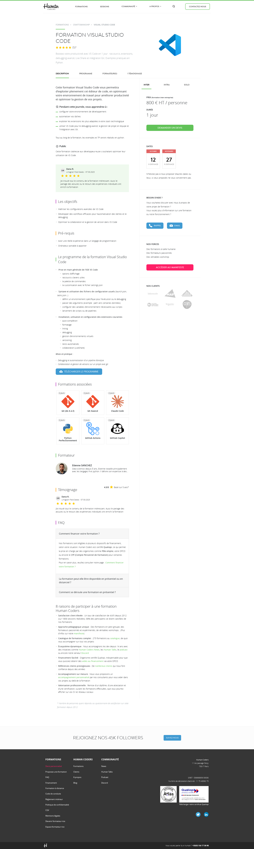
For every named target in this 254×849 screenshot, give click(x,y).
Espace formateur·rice (54, 826)
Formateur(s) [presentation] (109, 73)
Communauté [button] (129, 6)
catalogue (115, 638)
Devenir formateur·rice (55, 821)
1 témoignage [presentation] (134, 73)
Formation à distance (54, 788)
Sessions (104, 6)
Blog (75, 782)
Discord (85, 653)
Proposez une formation (56, 771)
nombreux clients (103, 666)
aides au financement (92, 661)
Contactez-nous (197, 6)
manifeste (79, 633)
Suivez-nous (172, 737)
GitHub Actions (92, 438)
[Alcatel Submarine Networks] (152, 305)
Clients (76, 771)
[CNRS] (187, 304)
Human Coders (202, 760)
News (103, 766)
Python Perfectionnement (68, 439)
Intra (167, 84)
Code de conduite (53, 793)
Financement (51, 782)
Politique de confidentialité (57, 804)
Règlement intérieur (54, 799)
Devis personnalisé (53, 766)
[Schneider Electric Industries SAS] (170, 304)
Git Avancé (92, 410)
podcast (123, 649)
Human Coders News (89, 649)
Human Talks (110, 649)
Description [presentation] (62, 73)
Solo (186, 84)
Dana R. (70, 169)
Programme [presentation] (85, 73)
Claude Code (117, 410)
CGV (47, 810)
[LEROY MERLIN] (187, 293)
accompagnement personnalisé (73, 677)
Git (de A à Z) (68, 410)
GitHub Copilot (117, 438)
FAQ (47, 777)
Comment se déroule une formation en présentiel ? (87, 592)
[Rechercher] (173, 6)
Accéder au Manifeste (170, 267)
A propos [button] (154, 6)
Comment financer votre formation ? (79, 533)
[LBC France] (152, 293)
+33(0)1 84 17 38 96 (200, 845)
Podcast (104, 777)
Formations (81, 6)
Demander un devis (170, 128)
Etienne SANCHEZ (82, 465)
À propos (77, 777)
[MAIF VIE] (170, 293)
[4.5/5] (63, 48)
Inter (146, 84)
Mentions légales (52, 815)
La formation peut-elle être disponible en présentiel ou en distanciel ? (91, 580)
